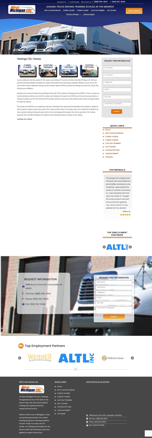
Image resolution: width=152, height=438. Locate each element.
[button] (134, 11)
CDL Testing (68, 66)
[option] (112, 247)
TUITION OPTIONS (72, 14)
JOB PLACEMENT (89, 14)
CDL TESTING (111, 10)
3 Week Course (27, 66)
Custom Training (48, 66)
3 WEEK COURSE (69, 10)
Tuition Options (89, 66)
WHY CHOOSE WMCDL (52, 10)
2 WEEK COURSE (82, 10)
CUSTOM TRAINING (98, 10)
